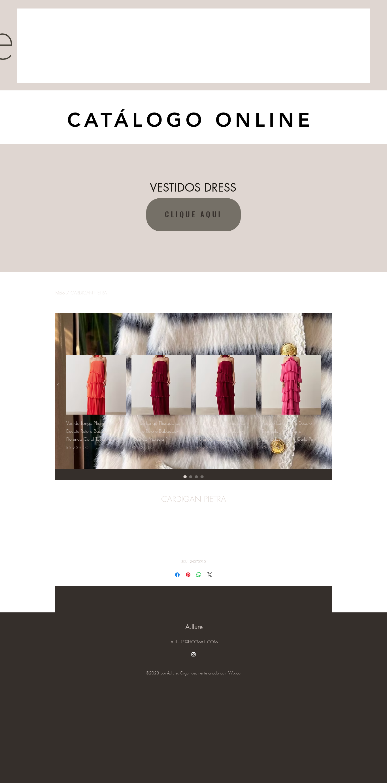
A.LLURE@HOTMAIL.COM (194, 642)
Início (60, 293)
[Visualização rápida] (96, 385)
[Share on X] (209, 574)
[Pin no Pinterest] (188, 574)
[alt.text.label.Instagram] (193, 654)
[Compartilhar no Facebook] (177, 574)
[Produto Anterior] (58, 384)
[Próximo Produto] (329, 384)
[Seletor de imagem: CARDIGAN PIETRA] (185, 476)
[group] (193, 407)
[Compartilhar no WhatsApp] (198, 574)
